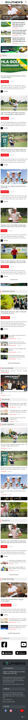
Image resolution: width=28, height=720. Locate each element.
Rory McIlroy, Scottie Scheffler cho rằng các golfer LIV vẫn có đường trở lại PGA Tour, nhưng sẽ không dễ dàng (18, 568)
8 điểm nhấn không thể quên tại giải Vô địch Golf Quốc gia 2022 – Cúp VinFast (13, 514)
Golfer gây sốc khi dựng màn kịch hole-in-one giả (17, 418)
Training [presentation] (25, 371)
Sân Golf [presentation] (13, 371)
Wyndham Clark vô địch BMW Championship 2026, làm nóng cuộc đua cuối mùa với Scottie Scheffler (14, 225)
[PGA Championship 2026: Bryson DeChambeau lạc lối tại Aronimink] (4, 357)
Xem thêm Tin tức (14, 279)
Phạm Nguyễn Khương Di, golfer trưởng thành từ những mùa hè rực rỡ (13, 312)
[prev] (2, 389)
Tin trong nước (15, 27)
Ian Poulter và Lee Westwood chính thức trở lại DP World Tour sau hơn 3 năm (17, 561)
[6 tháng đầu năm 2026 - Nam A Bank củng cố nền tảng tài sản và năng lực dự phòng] (4, 412)
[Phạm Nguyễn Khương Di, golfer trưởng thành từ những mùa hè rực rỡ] (14, 302)
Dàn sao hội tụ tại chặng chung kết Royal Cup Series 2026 (13, 491)
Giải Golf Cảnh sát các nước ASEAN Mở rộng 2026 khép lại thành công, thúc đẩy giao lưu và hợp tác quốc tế (18, 404)
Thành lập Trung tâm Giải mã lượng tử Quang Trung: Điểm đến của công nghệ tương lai (18, 626)
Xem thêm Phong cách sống (14, 633)
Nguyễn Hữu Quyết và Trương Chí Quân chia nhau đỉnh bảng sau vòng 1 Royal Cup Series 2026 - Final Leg (19, 39)
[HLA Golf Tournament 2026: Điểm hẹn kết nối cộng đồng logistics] (6, 24)
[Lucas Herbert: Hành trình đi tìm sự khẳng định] (4, 337)
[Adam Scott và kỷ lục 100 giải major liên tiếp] (4, 350)
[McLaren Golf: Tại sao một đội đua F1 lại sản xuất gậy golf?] (14, 382)
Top (22, 717)
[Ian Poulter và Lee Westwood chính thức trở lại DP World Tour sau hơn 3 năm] (4, 562)
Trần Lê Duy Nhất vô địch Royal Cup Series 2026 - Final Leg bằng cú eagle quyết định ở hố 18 (19, 32)
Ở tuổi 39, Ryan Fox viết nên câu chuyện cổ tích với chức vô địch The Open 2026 (17, 342)
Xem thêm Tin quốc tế (14, 574)
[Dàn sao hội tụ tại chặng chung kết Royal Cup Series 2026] (14, 481)
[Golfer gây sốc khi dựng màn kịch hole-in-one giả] (4, 419)
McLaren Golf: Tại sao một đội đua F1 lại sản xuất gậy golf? (13, 392)
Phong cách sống (13, 414)
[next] (25, 389)
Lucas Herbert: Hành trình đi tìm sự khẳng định (17, 336)
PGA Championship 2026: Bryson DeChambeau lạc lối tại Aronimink (17, 356)
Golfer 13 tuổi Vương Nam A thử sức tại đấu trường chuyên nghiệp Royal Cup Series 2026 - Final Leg (14, 261)
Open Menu (2, 2)
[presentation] (1, 12)
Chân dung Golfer (5, 317)
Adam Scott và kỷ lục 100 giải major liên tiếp (17, 349)
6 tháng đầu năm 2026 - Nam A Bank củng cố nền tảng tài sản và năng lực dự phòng (18, 411)
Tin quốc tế (4, 230)
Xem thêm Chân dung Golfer (14, 363)
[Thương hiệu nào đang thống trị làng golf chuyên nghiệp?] (14, 589)
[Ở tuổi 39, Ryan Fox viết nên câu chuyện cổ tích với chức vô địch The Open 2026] (4, 343)
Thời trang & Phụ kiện (6, 605)
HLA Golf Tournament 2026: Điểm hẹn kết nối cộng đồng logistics (18, 24)
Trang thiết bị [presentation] (5, 371)
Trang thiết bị (3, 395)
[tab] (5, 371)
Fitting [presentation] (19, 371)
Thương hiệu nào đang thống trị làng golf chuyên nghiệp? (14, 17)
